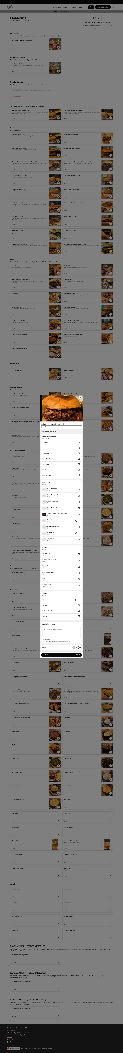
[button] (61, 408)
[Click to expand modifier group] (79, 520)
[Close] (80, 397)
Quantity (45, 647)
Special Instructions (48, 624)
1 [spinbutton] (76, 647)
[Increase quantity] (79, 647)
